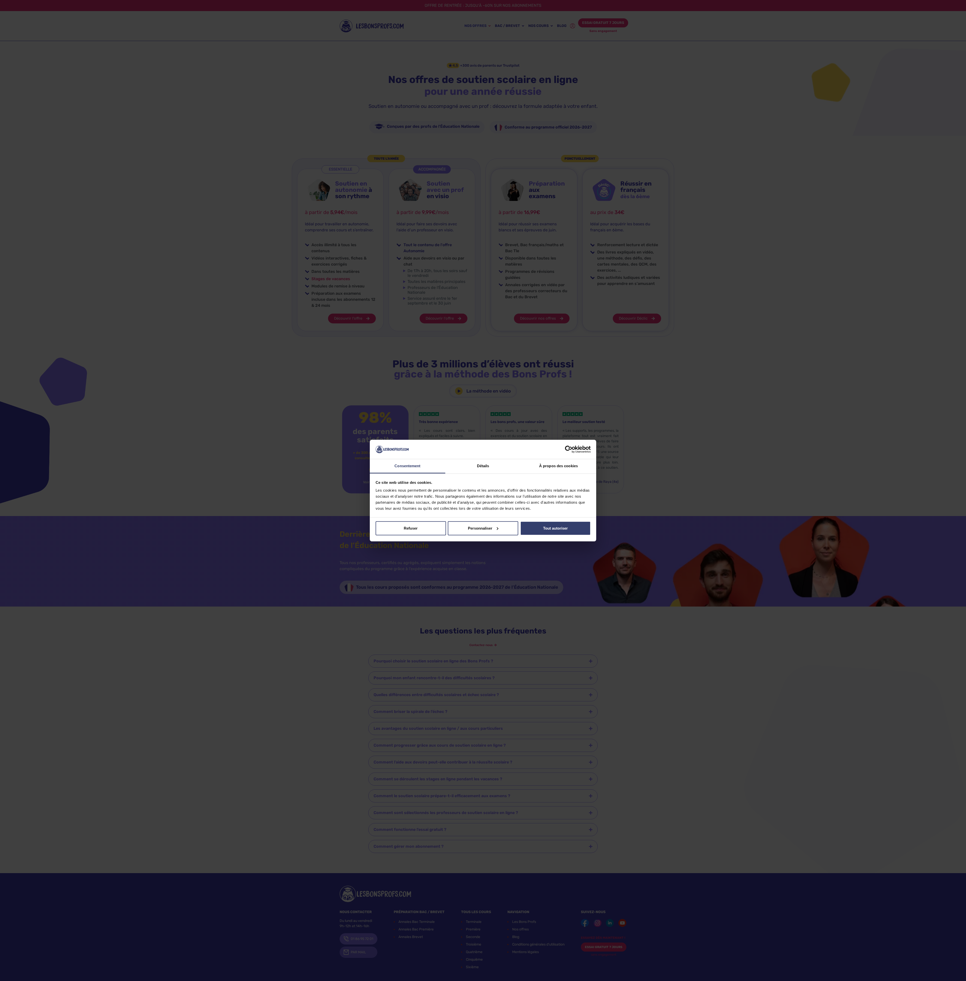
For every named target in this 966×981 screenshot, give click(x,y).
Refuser (411, 528)
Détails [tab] (483, 466)
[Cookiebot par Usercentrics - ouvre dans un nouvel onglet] (569, 449)
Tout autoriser (555, 528)
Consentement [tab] (407, 466)
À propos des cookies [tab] (558, 466)
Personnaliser (480, 528)
